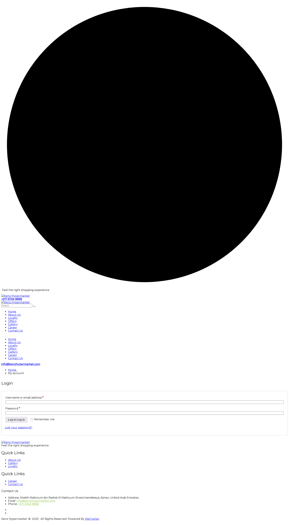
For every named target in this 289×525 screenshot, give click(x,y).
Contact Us (15, 330)
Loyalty (13, 318)
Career (12, 327)
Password (12, 408)
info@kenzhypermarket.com (20, 364)
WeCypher (92, 518)
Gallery (13, 324)
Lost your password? (18, 427)
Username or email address (24, 397)
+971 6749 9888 (11, 299)
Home (12, 311)
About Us (14, 314)
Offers (12, 321)
